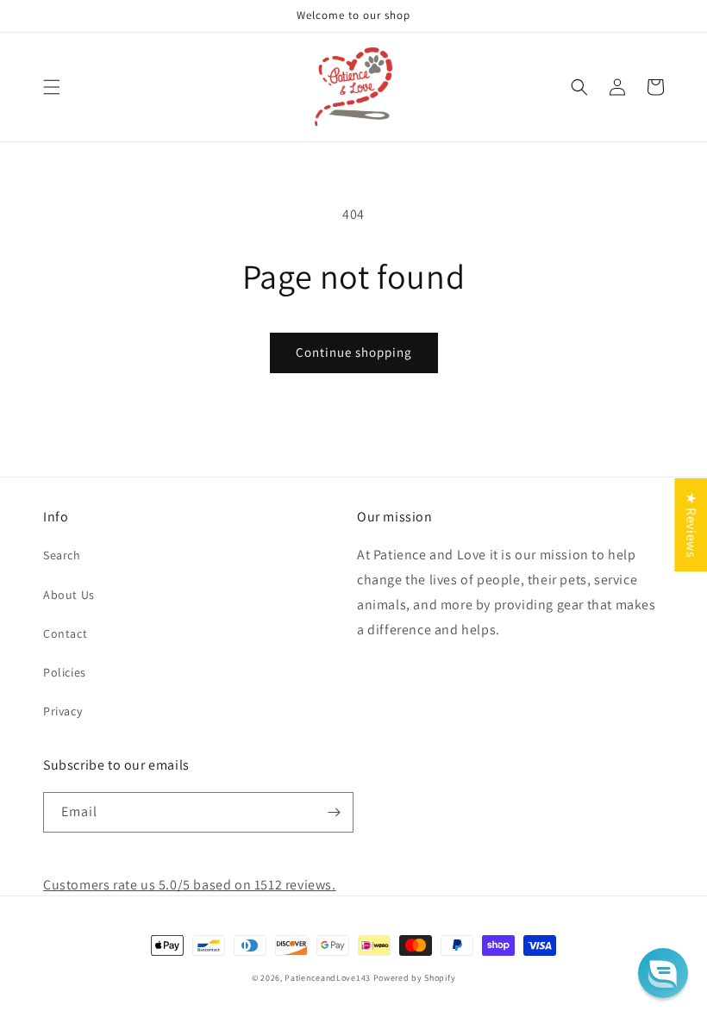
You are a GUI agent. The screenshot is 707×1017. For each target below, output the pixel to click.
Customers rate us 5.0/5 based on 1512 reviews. (189, 885)
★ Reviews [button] (691, 525)
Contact (65, 633)
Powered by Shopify (414, 977)
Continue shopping (354, 352)
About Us (69, 594)
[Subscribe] (334, 812)
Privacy (62, 711)
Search (62, 555)
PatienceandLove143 (328, 977)
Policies (64, 672)
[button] (52, 87)
